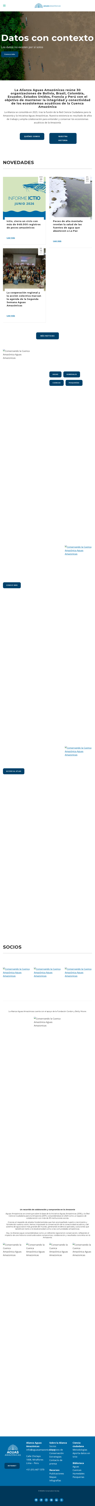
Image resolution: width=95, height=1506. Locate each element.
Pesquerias (78, 1476)
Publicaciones (56, 1473)
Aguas (76, 1466)
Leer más (11, 238)
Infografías (55, 1480)
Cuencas (77, 1470)
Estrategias (55, 1456)
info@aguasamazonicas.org (40, 1449)
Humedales (78, 1473)
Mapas (52, 1476)
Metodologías (80, 1449)
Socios (52, 1446)
